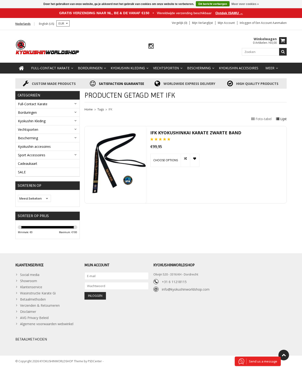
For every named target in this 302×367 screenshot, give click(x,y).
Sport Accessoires (31, 155)
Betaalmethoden (33, 299)
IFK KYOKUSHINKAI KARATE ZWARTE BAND (195, 132)
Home (88, 109)
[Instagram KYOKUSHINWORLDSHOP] (151, 46)
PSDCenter (95, 361)
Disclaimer (28, 311)
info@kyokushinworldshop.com (186, 289)
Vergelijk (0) (179, 23)
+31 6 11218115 (174, 282)
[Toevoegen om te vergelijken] (185, 160)
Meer (269, 68)
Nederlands (23, 24)
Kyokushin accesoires (238, 68)
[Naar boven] (283, 355)
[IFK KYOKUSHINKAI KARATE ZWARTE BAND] (115, 164)
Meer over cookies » (245, 4)
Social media (29, 274)
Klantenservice (31, 287)
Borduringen (90, 68)
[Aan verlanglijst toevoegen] (194, 160)
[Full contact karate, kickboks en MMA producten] (47, 46)
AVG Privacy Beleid (34, 317)
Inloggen (246, 23)
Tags (100, 109)
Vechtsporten (166, 68)
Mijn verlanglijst (202, 23)
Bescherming (199, 68)
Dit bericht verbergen (212, 4)
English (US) (46, 24)
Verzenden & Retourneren (40, 305)
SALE (22, 172)
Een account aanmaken (271, 23)
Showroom (28, 281)
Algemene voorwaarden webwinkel (46, 324)
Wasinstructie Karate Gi (38, 293)
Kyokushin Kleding (128, 68)
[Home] (21, 68)
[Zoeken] (283, 52)
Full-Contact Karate (50, 68)
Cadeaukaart (27, 163)
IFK (110, 109)
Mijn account (226, 23)
